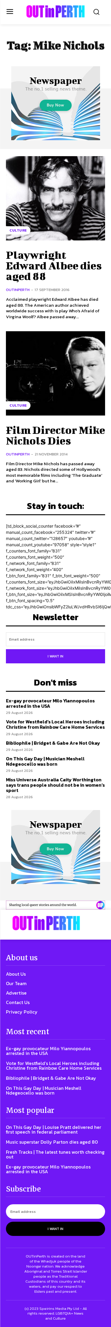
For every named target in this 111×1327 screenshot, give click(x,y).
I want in (55, 656)
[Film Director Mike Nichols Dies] (55, 373)
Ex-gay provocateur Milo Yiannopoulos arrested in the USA (50, 703)
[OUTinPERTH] (55, 11)
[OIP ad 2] (55, 905)
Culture (18, 230)
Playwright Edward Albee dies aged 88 (54, 265)
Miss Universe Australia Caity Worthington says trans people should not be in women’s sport (55, 784)
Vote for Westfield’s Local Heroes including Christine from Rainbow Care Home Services (55, 724)
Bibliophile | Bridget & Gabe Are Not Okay (53, 742)
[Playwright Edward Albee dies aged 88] (55, 198)
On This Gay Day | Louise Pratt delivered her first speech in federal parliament (53, 1129)
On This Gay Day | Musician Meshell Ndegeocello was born (45, 761)
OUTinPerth (18, 289)
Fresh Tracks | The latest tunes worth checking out (55, 1154)
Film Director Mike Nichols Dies (55, 435)
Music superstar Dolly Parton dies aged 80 (52, 1141)
